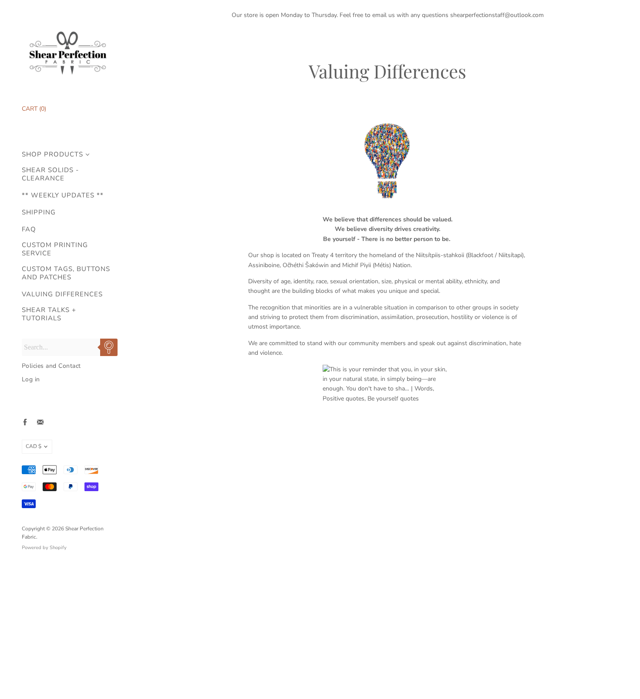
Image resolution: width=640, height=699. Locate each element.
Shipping (39, 212)
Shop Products (52, 154)
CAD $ (33, 446)
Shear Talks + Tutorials (49, 314)
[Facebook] (25, 422)
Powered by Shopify (44, 547)
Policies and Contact (51, 366)
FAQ (29, 229)
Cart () (34, 109)
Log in (31, 379)
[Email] (40, 422)
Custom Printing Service (55, 249)
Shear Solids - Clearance (50, 174)
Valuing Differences (62, 294)
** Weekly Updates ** (63, 195)
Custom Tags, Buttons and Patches (66, 273)
